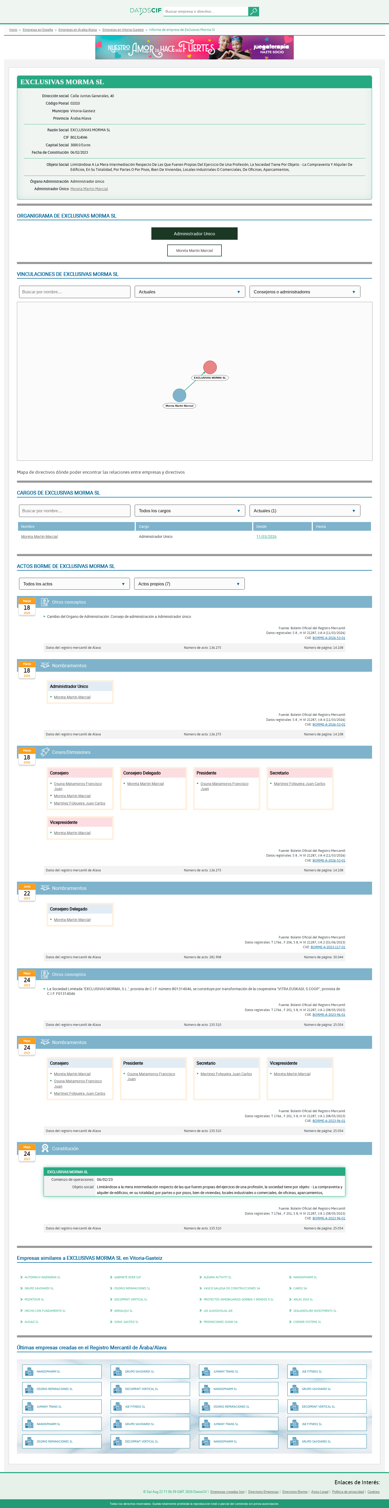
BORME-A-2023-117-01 (328, 947)
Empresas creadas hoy (227, 1491)
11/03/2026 (266, 536)
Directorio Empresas (263, 1491)
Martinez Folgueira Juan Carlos (79, 803)
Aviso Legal (319, 1491)
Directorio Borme (294, 1491)
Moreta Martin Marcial (89, 188)
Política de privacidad (348, 1491)
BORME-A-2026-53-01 (329, 638)
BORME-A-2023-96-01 (329, 1014)
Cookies (374, 1491)
